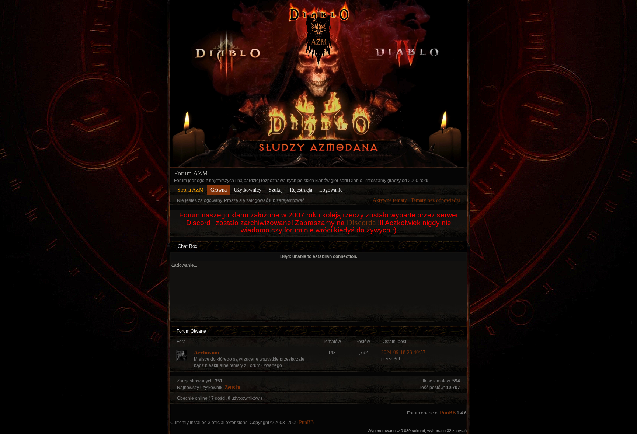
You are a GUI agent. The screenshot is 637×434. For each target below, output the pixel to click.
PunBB (448, 413)
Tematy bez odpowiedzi (435, 200)
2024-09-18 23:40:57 (403, 352)
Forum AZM (191, 173)
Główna (218, 190)
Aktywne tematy (390, 200)
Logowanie (330, 190)
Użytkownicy (247, 190)
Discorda (361, 222)
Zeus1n (232, 387)
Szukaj (276, 190)
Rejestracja (301, 190)
